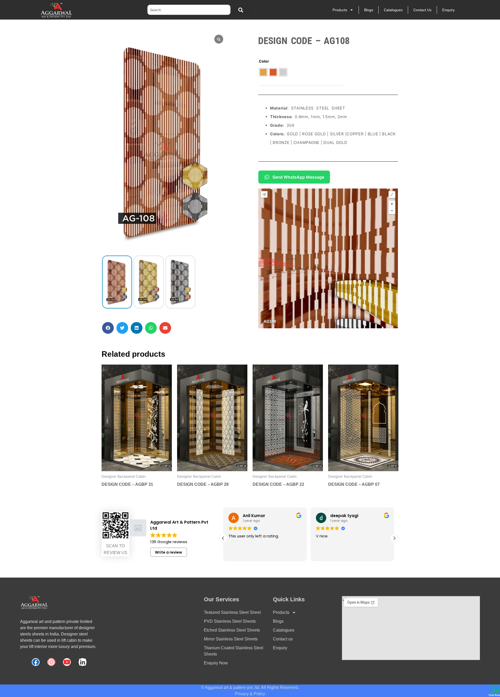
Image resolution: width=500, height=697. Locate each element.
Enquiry (448, 10)
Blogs (368, 10)
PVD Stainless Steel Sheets (230, 621)
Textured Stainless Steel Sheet (232, 612)
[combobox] (188, 10)
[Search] (246, 10)
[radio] (263, 72)
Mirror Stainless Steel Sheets (231, 639)
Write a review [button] (168, 552)
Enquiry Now (216, 663)
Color (264, 61)
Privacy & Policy (250, 694)
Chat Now (494, 695)
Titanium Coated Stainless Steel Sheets (233, 651)
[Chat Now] (495, 689)
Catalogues (393, 10)
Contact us (422, 10)
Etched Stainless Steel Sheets (232, 630)
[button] (108, 328)
